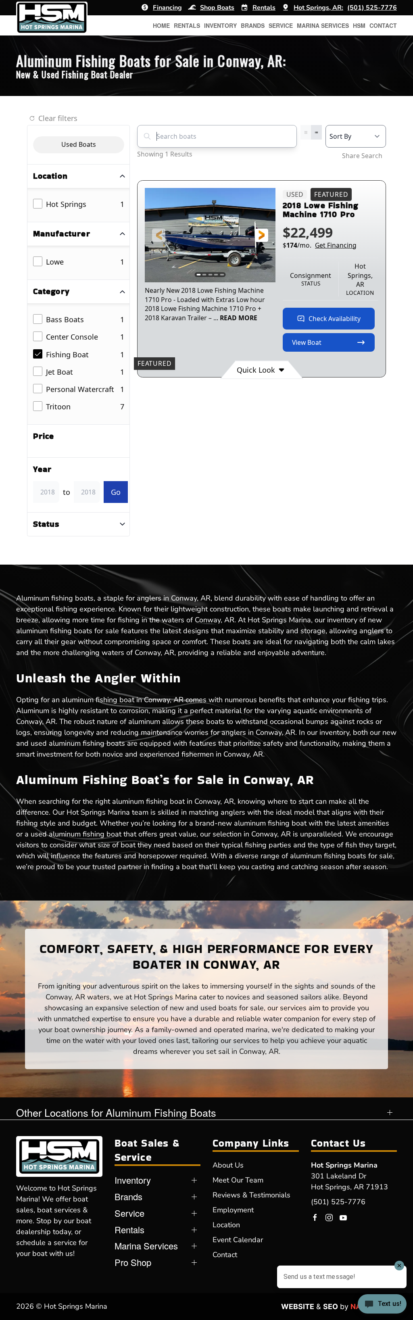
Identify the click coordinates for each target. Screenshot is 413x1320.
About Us (228, 1165)
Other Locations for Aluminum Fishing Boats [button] (116, 1112)
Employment (233, 1210)
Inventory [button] (220, 25)
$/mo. (320, 245)
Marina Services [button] (323, 25)
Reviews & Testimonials (251, 1195)
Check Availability (335, 318)
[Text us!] (382, 1304)
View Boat (306, 342)
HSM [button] (359, 25)
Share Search (362, 155)
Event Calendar (238, 1240)
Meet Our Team (238, 1180)
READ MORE (238, 317)
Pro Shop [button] (133, 1262)
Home (161, 25)
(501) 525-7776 (338, 1202)
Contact (383, 25)
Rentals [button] (187, 25)
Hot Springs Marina (344, 1165)
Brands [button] (253, 25)
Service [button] (281, 25)
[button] (158, 235)
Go (116, 492)
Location (226, 1225)
